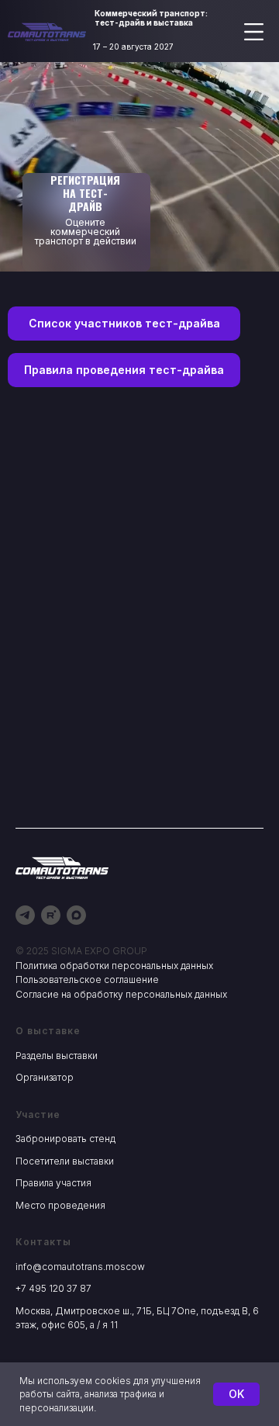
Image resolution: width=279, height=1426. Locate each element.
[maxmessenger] (76, 915)
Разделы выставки (57, 1055)
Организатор (45, 1077)
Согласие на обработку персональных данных (121, 994)
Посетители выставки (65, 1161)
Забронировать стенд (65, 1138)
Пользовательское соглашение (87, 979)
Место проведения (60, 1205)
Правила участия (53, 1183)
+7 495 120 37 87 (53, 1288)
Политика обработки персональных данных (114, 965)
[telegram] (25, 915)
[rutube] (50, 915)
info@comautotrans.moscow (80, 1266)
